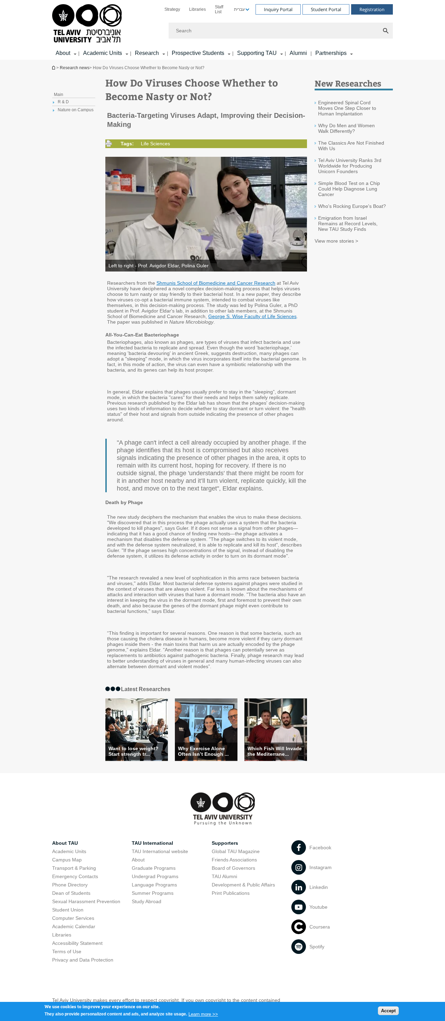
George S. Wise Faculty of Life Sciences (252, 316)
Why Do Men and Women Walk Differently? (346, 128)
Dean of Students (71, 893)
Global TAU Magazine (236, 851)
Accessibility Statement (77, 943)
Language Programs (154, 885)
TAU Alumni (224, 876)
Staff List (219, 9)
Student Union (67, 910)
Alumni (298, 53)
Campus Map (67, 859)
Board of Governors (233, 868)
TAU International (152, 843)
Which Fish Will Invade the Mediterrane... (275, 751)
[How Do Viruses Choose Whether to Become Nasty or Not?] (275, 729)
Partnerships (331, 53)
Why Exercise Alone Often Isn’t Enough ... (203, 751)
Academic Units (102, 53)
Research (147, 53)
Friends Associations (234, 859)
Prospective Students (198, 53)
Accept (388, 1010)
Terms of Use (66, 951)
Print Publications (231, 893)
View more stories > (336, 241)
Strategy (172, 9)
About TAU (65, 843)
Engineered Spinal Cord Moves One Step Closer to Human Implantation (347, 108)
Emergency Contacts (75, 876)
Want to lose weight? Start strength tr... (133, 751)
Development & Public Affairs (243, 885)
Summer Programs (152, 893)
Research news (74, 67)
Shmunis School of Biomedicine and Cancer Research (215, 283)
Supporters (225, 843)
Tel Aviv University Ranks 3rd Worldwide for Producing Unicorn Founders (349, 165)
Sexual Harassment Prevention (86, 901)
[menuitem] (172, 9)
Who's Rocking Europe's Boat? (352, 206)
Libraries (197, 9)
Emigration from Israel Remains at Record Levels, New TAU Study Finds (348, 223)
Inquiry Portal (278, 9)
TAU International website (160, 851)
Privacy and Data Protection (82, 960)
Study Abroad (146, 901)
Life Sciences (155, 143)
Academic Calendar (73, 926)
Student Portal (326, 9)
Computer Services (73, 918)
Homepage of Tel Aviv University (54, 68)
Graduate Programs (154, 868)
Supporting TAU (257, 53)
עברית (239, 9)
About (138, 859)
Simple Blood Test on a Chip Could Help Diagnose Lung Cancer (349, 188)
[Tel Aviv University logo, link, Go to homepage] (88, 23)
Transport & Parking (74, 868)
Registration (372, 9)
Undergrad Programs (155, 876)
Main (58, 94)
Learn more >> (203, 1013)
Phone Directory (70, 885)
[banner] (222, 30)
